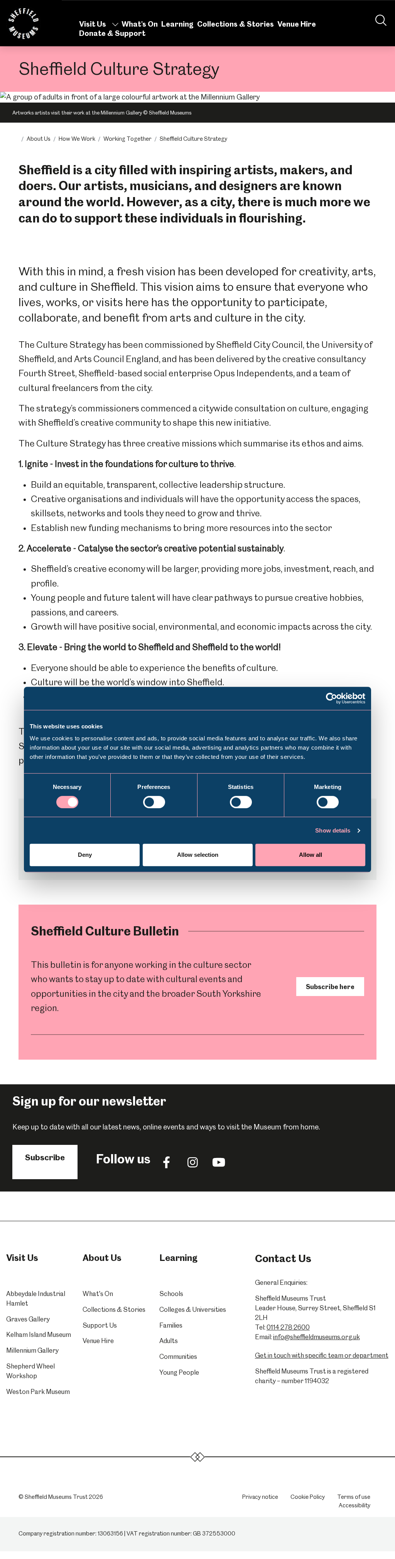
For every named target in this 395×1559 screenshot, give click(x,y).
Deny (85, 854)
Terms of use (353, 1496)
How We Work (77, 138)
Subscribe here (330, 987)
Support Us (100, 1325)
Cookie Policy (307, 1496)
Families (170, 1325)
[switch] (154, 802)
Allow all (310, 854)
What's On (140, 24)
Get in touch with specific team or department (321, 1355)
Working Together (127, 138)
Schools (171, 1294)
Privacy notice (260, 1496)
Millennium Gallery (32, 1350)
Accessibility (354, 1505)
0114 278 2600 (288, 1327)
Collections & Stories (235, 24)
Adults (168, 1341)
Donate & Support (112, 33)
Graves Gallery (28, 1319)
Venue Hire (296, 24)
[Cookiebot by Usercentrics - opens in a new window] (331, 698)
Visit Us (92, 24)
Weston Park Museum (38, 1392)
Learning (177, 24)
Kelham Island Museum (38, 1334)
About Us (39, 138)
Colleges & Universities (192, 1309)
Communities (178, 1356)
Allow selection (197, 854)
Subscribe (45, 1157)
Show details (332, 830)
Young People (179, 1372)
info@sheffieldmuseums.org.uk (316, 1337)
